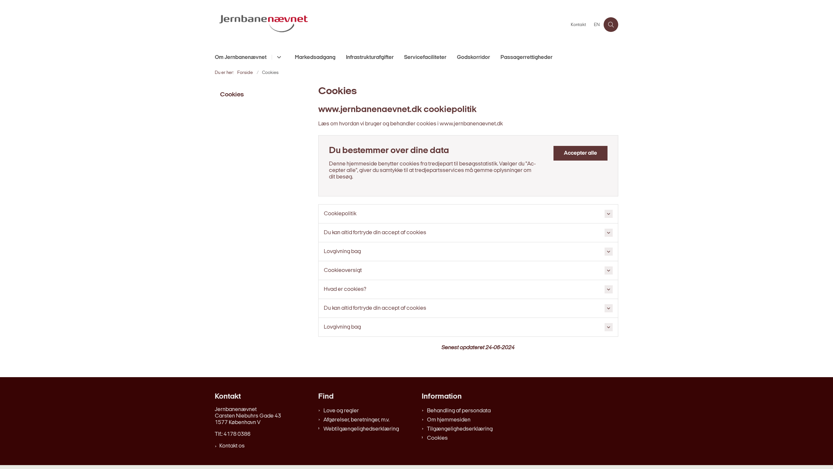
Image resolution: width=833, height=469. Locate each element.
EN (597, 25)
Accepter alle (580, 153)
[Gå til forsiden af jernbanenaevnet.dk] (391, 24)
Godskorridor (473, 57)
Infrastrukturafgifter (370, 57)
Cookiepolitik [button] (340, 214)
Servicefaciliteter (425, 57)
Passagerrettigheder (526, 57)
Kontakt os (232, 446)
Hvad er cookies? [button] (345, 289)
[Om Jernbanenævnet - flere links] (278, 57)
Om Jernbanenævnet (240, 57)
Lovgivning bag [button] (342, 251)
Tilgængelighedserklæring (460, 429)
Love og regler (341, 411)
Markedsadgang (315, 57)
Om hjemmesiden (449, 420)
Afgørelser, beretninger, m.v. (356, 420)
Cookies (437, 438)
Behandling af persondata (459, 411)
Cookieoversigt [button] (343, 270)
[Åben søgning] (611, 24)
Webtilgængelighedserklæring (361, 429)
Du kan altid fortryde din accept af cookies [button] (375, 232)
